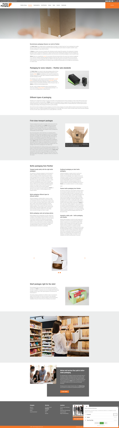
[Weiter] (85, 258)
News (54, 5)
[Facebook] (109, 1)
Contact (58, 5)
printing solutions (41, 87)
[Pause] (58, 273)
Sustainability (37, 5)
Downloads (64, 5)
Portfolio (30, 5)
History (31, 410)
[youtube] (111, 1)
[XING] (106, 1)
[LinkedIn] (107, 1)
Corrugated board (48, 407)
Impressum (103, 425)
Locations (112, 5)
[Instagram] (112, 1)
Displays (46, 410)
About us (31, 407)
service (45, 56)
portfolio (35, 74)
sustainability (51, 80)
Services (46, 413)
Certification (44, 5)
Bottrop (61, 408)
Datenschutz (99, 425)
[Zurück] (34, 258)
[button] (59, 36)
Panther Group (24, 5)
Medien (88, 417)
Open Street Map (90, 420)
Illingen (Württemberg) (64, 413)
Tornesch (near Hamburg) (65, 407)
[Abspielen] (60, 273)
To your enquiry (65, 391)
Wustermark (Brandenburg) (65, 410)
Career (49, 5)
